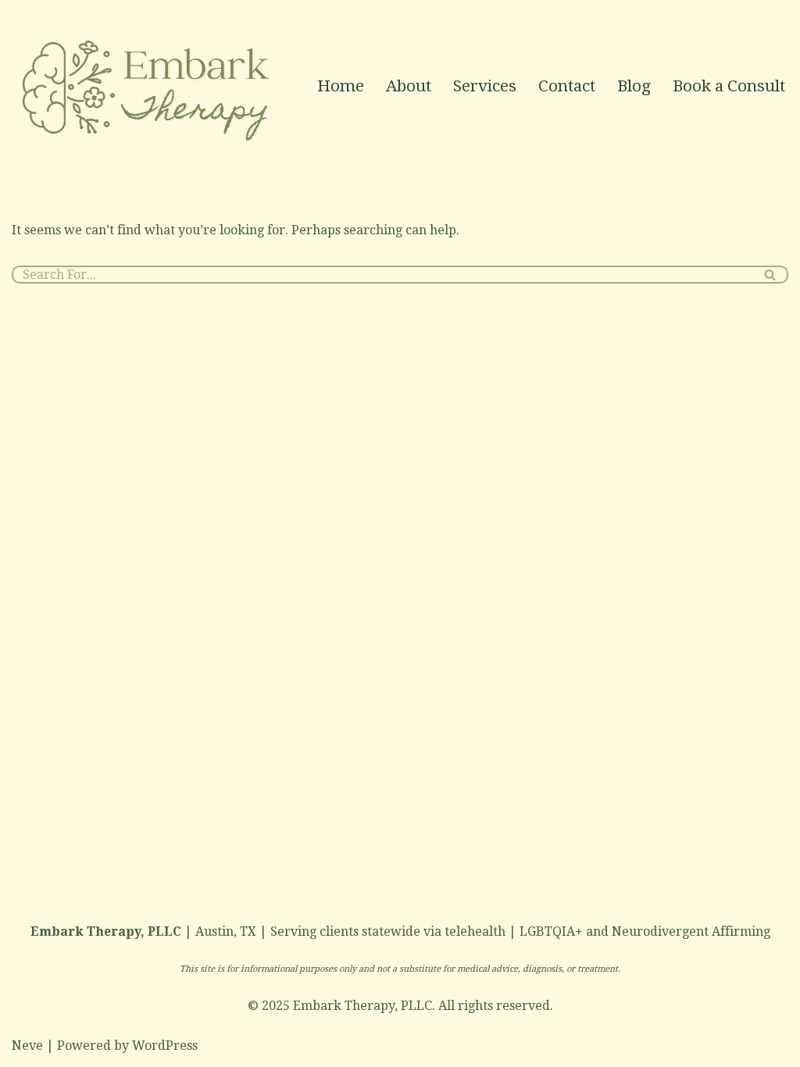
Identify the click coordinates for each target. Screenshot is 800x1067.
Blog (634, 86)
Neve (27, 1045)
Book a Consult (729, 86)
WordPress (165, 1045)
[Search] (770, 275)
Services (484, 86)
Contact (566, 86)
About (408, 86)
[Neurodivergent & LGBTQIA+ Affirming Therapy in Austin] (148, 86)
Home (340, 86)
